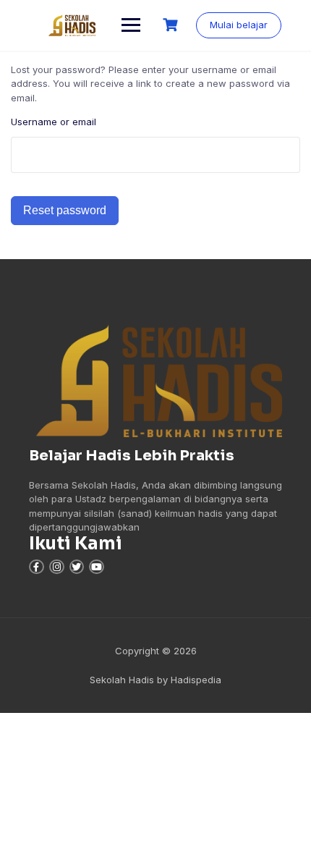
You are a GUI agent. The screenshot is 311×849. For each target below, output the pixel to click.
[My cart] (172, 25)
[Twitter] (77, 567)
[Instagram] (56, 567)
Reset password (64, 210)
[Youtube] (96, 567)
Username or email (53, 121)
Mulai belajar (239, 24)
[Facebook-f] (36, 567)
